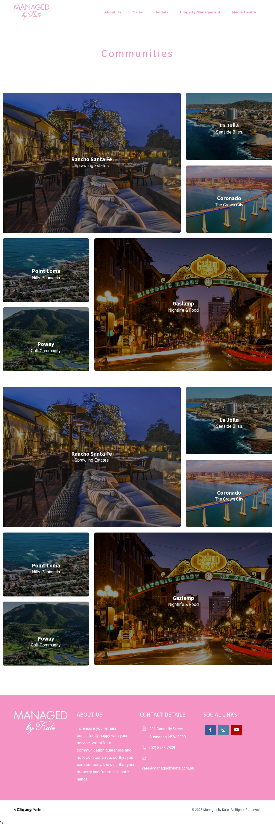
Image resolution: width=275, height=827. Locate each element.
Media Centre (244, 12)
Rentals (161, 12)
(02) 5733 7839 (162, 748)
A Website (29, 810)
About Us (112, 12)
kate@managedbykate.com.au (168, 768)
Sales (138, 12)
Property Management (200, 12)
